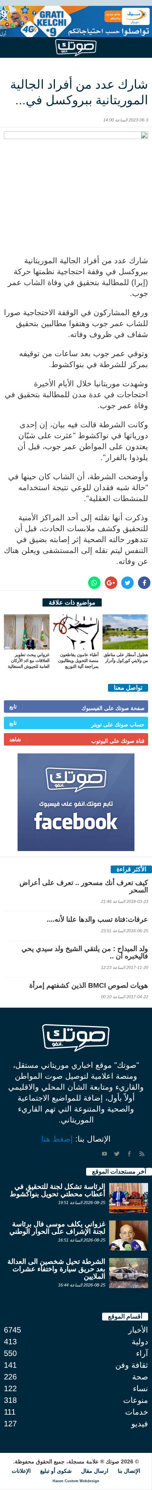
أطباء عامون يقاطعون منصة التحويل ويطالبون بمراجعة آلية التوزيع (78, 660)
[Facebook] (129, 1153)
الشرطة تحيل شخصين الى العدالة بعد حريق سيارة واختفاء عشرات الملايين (56, 1269)
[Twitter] (117, 1153)
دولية (140, 1341)
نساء (140, 1388)
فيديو (139, 1423)
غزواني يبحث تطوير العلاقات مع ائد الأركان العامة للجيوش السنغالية (28, 660)
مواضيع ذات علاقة (72, 602)
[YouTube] (104, 1153)
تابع (13, 706)
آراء (142, 1353)
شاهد (15, 739)
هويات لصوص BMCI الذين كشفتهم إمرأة (88, 985)
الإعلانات (21, 1471)
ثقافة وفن (131, 1365)
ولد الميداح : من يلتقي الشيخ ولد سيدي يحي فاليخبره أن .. (84, 952)
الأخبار (138, 1330)
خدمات (136, 1412)
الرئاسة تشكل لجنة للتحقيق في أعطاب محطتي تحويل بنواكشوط (57, 1190)
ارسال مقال (94, 1471)
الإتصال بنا (129, 1471)
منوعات (135, 1400)
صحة (140, 1376)
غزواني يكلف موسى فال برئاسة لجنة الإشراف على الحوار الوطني (57, 1227)
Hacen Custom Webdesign (76, 1481)
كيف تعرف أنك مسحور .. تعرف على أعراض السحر (83, 886)
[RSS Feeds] (142, 1153)
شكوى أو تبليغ (56, 1471)
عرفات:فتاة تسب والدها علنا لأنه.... (97, 919)
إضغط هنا (57, 1139)
